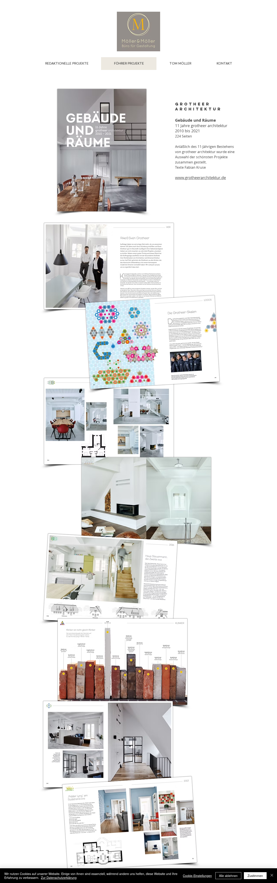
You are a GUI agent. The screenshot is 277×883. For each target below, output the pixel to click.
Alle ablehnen (228, 875)
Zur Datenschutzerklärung (59, 877)
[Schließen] (271, 876)
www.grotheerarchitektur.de (200, 177)
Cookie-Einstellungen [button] (197, 875)
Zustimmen (255, 875)
